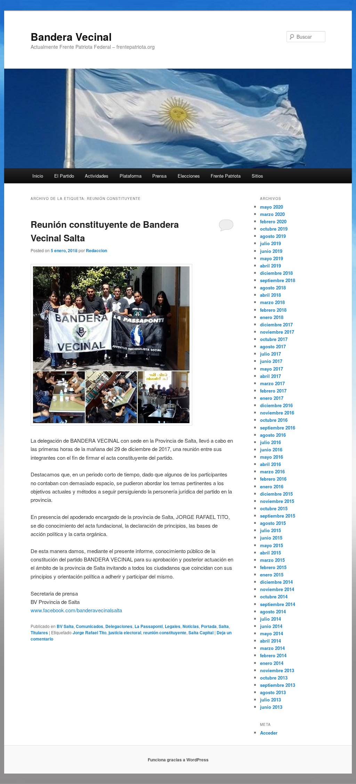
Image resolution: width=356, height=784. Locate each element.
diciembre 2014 (276, 582)
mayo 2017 (271, 368)
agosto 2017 (273, 346)
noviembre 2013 (277, 670)
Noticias (191, 626)
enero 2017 (271, 398)
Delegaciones (118, 626)
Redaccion (96, 250)
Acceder (268, 732)
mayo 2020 (271, 206)
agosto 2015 (273, 523)
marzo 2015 (272, 560)
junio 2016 (271, 449)
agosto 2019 (273, 236)
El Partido (64, 175)
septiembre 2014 (277, 604)
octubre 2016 (274, 420)
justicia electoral (124, 632)
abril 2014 (270, 640)
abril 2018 (270, 295)
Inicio (37, 175)
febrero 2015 (273, 567)
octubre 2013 (274, 677)
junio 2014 (271, 626)
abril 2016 (270, 464)
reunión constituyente (164, 632)
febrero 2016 (273, 478)
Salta (224, 626)
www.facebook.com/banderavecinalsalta (76, 610)
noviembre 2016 (277, 412)
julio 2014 (270, 618)
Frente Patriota (226, 175)
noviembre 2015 (277, 501)
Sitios (257, 175)
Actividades (96, 175)
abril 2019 (270, 265)
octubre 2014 (274, 596)
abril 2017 (270, 376)
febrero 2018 (273, 309)
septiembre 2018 (277, 280)
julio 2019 (270, 243)
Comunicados (89, 626)
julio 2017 (270, 353)
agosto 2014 (273, 611)
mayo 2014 (271, 633)
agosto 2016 (273, 435)
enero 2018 (271, 317)
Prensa (159, 175)
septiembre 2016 (277, 427)
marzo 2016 (272, 471)
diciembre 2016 (276, 405)
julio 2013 (270, 699)
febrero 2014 (273, 655)
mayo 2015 (271, 545)
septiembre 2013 (277, 685)
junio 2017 (271, 361)
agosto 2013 (273, 692)
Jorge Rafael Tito (89, 632)
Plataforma (130, 175)
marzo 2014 (272, 648)
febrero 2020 (273, 221)
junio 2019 (271, 251)
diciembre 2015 (276, 493)
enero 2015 (271, 574)
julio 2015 (270, 530)
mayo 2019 (271, 258)
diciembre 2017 (276, 324)
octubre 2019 (274, 228)
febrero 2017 (273, 390)
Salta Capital (200, 632)
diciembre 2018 (276, 273)
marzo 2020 (272, 214)
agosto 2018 (273, 287)
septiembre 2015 (277, 515)
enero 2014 (271, 663)
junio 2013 (271, 707)
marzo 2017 (272, 383)
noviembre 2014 (277, 589)
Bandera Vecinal (71, 36)
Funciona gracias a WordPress (178, 759)
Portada (209, 626)
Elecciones (189, 175)
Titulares (39, 632)
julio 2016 (270, 442)
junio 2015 (271, 537)
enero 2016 (271, 486)
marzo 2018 (272, 302)
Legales (172, 626)
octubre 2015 (274, 508)
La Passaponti (149, 626)
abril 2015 (270, 552)
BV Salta (65, 626)
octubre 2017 (274, 339)
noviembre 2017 (277, 331)
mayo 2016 (271, 456)
